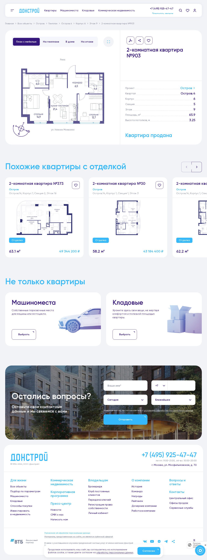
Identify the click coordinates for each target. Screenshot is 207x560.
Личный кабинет (98, 513)
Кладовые (88, 10)
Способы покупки (21, 505)
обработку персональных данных (114, 552)
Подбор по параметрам (25, 491)
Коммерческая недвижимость (116, 10)
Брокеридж (95, 486)
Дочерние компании (144, 505)
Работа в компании (143, 510)
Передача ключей (99, 499)
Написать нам (59, 519)
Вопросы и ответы (177, 482)
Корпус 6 (81, 23)
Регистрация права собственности (100, 506)
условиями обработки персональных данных (168, 410)
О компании (141, 480)
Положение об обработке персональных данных (67, 533)
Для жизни (18, 480)
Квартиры (50, 10)
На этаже (87, 41)
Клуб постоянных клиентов (98, 493)
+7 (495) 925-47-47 (161, 8)
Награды (137, 496)
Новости (56, 509)
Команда (137, 491)
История (137, 486)
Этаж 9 (94, 23)
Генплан (53, 23)
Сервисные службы (181, 507)
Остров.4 (66, 23)
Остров (40, 23)
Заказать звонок (162, 12)
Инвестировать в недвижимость (20, 512)
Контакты (176, 492)
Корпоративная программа (63, 494)
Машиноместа (69, 10)
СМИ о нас (57, 514)
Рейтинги (137, 501)
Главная (9, 23)
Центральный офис (181, 498)
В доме (70, 41)
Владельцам (98, 480)
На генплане (51, 41)
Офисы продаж (178, 503)
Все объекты (25, 23)
